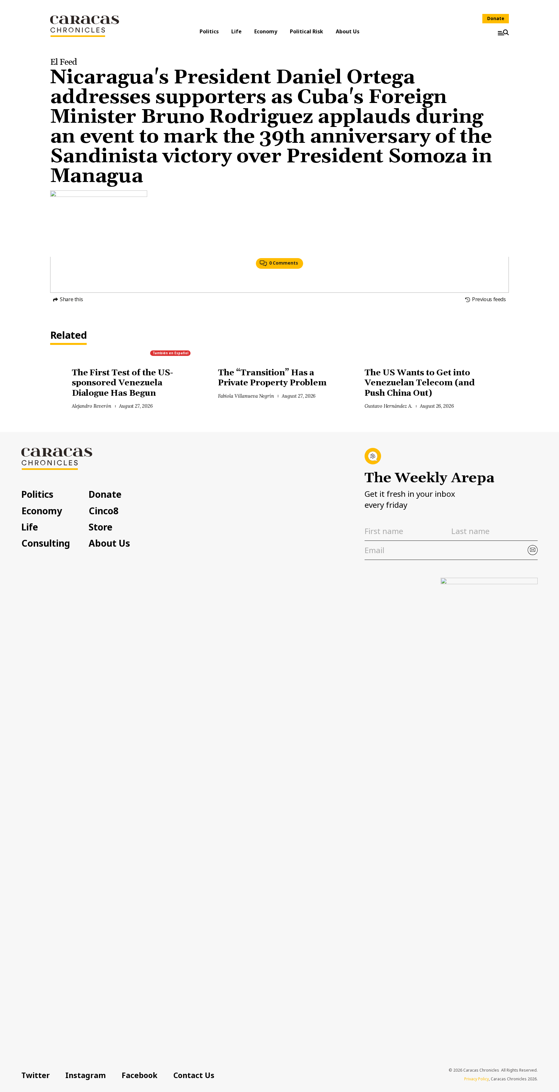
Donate (495, 18)
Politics (209, 31)
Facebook (140, 1075)
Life (236, 31)
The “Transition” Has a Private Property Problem (272, 378)
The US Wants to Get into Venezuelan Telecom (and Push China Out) (420, 383)
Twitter (35, 1075)
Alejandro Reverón (91, 406)
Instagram (85, 1075)
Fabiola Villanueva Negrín (246, 396)
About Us (347, 31)
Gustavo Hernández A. (388, 406)
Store (101, 526)
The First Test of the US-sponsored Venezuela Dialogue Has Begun (122, 383)
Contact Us (193, 1075)
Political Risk (306, 31)
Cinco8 (103, 510)
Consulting (45, 543)
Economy (265, 31)
